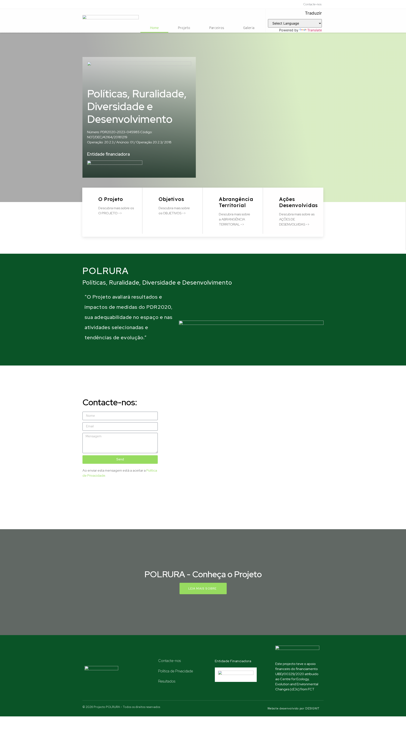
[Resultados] (153, 680)
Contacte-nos (169, 660)
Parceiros (216, 27)
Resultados (166, 681)
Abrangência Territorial (236, 202)
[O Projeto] (92, 197)
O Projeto (110, 199)
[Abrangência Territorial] (213, 197)
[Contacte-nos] (153, 660)
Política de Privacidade (175, 671)
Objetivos (171, 199)
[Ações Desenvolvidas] (273, 197)
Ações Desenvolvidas (298, 202)
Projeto (184, 27)
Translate (314, 30)
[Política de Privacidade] (153, 670)
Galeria (248, 27)
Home (154, 27)
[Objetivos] (152, 197)
